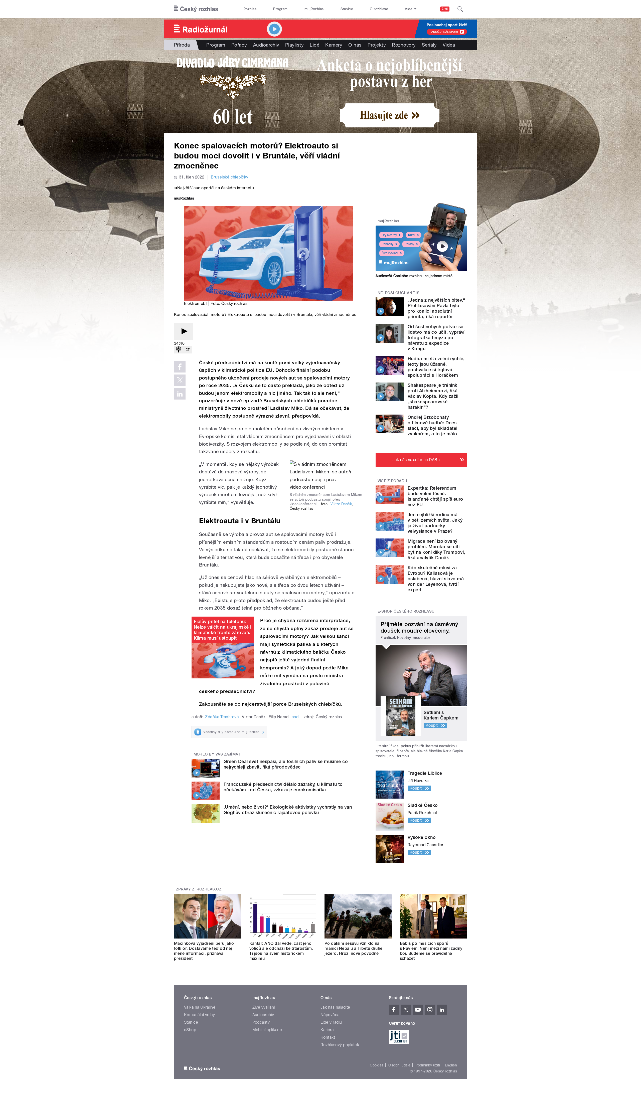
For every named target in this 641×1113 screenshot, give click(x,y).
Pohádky (387, 244)
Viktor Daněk (341, 504)
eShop (190, 1029)
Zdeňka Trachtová (222, 716)
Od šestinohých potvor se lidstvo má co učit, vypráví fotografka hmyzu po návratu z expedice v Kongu (436, 337)
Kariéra (327, 1029)
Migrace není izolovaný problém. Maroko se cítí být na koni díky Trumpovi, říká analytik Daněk (436, 549)
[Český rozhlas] (196, 9)
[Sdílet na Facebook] (180, 367)
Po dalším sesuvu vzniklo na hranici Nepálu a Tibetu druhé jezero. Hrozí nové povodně (354, 948)
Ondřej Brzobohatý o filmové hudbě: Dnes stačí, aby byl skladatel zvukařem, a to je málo (432, 425)
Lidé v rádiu (331, 1022)
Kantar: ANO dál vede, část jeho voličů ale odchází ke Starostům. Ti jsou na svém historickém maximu (281, 951)
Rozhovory (404, 45)
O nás (355, 45)
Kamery (333, 45)
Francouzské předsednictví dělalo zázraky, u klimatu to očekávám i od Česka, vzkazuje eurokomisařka (283, 787)
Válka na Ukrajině (199, 1007)
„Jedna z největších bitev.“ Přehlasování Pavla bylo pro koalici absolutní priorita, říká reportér (436, 308)
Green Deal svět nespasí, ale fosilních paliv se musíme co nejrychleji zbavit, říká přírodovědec (286, 764)
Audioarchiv (266, 45)
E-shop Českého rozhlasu (406, 611)
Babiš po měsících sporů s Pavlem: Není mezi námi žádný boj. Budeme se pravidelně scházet (431, 951)
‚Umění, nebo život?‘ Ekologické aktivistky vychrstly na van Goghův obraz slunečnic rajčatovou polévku (288, 809)
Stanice (347, 9)
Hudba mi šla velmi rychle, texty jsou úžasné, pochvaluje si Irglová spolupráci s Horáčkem (436, 367)
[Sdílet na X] (180, 380)
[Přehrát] (183, 331)
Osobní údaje (399, 1065)
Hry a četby (389, 235)
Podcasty (261, 1022)
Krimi (411, 235)
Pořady (239, 45)
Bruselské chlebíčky (229, 177)
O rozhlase (379, 9)
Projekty (377, 45)
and (295, 716)
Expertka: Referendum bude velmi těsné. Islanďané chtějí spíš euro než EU (435, 496)
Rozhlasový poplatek (339, 1044)
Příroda (182, 45)
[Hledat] (460, 9)
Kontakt (327, 1037)
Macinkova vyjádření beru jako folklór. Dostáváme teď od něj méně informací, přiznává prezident (204, 951)
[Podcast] (178, 349)
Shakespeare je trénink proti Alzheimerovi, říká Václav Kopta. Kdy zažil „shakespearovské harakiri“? (433, 396)
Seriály (429, 45)
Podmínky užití (427, 1065)
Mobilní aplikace (267, 1029)
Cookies (376, 1065)
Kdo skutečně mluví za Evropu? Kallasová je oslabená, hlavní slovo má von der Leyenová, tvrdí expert (436, 578)
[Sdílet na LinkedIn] (180, 394)
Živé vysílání (390, 253)
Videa (449, 45)
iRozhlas (250, 9)
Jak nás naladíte (335, 1007)
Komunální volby (199, 1014)
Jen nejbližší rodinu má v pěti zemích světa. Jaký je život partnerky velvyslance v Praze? (435, 523)
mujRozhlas (314, 9)
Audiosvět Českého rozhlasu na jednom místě (414, 276)
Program (280, 9)
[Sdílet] (187, 349)
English (451, 1065)
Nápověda (330, 1014)
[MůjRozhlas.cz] (184, 199)
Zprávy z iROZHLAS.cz (199, 889)
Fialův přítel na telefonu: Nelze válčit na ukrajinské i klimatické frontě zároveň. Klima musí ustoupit (222, 630)
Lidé (314, 45)
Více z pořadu (392, 481)
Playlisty (294, 45)
